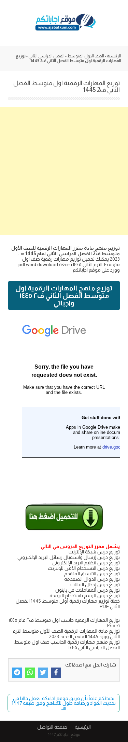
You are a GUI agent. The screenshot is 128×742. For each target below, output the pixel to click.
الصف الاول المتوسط (85, 56)
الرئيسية (114, 56)
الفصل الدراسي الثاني (46, 56)
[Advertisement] (64, 171)
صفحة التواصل (52, 727)
